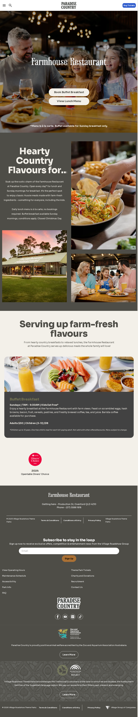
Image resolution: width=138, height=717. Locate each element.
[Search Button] (10, 5)
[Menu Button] (4, 5)
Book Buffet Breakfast (69, 92)
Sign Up (69, 558)
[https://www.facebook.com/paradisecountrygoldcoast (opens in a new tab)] (57, 616)
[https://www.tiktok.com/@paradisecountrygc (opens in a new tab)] (80, 616)
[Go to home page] (69, 5)
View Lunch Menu (69, 101)
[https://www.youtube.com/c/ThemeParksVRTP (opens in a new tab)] (65, 616)
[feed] (69, 71)
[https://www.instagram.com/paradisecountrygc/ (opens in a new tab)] (72, 616)
